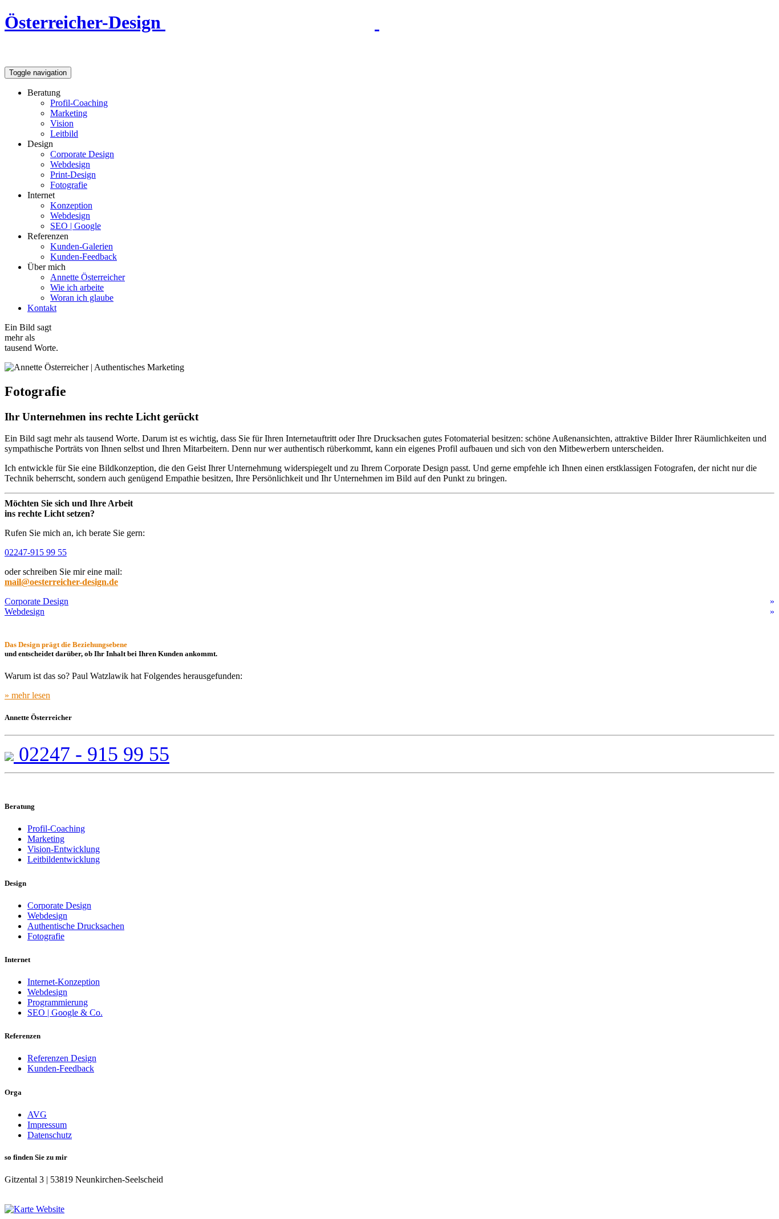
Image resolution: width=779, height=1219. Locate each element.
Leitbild (64, 133)
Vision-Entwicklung (63, 849)
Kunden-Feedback (83, 256)
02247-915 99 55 (36, 552)
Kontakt (41, 308)
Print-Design (73, 174)
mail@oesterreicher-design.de (61, 582)
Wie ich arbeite (77, 287)
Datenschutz (49, 1135)
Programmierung (57, 1002)
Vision (62, 123)
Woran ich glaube (81, 297)
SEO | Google (75, 226)
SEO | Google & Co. (65, 1012)
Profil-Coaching (79, 103)
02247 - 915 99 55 (91, 754)
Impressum (47, 1125)
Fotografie (68, 185)
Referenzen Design (61, 1058)
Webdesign (70, 164)
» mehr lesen (27, 695)
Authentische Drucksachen (75, 926)
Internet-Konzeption (63, 982)
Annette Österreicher (87, 277)
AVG (37, 1114)
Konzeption (71, 205)
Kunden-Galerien (81, 246)
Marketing (68, 113)
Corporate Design (82, 154)
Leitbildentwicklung (63, 859)
